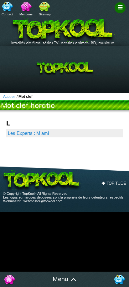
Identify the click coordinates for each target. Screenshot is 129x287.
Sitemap (45, 14)
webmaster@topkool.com (42, 201)
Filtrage (121, 13)
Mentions (26, 14)
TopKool (64, 28)
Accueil (9, 279)
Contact (7, 14)
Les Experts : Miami (28, 133)
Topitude (116, 183)
